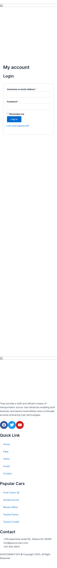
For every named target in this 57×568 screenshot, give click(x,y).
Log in (14, 119)
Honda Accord (11, 499)
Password (17, 101)
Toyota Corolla (11, 521)
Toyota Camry (10, 514)
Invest (6, 466)
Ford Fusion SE (11, 492)
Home (6, 444)
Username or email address (26, 88)
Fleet (5, 451)
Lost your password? (17, 125)
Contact (7, 473)
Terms (6, 459)
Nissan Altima (10, 507)
